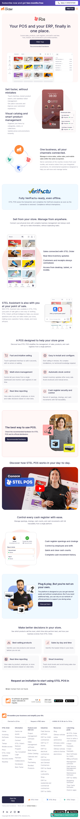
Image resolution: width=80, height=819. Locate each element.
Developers (19, 764)
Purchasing (32, 762)
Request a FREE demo (38, 721)
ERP (3, 740)
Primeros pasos (20, 737)
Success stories (7, 759)
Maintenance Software (71, 774)
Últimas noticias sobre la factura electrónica (59, 751)
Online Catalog (33, 753)
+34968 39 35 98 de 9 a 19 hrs (62, 721)
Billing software (72, 759)
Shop (42, 777)
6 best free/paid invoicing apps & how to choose (72, 750)
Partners (18, 758)
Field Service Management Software (71, 768)
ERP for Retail (46, 768)
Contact (18, 740)
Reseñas (5, 762)
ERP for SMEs (46, 791)
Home (4, 731)
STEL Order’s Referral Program (19, 746)
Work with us (22, 806)
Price (4, 750)
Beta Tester (19, 767)
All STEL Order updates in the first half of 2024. (72, 734)
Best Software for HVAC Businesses (72, 755)
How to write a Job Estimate (72, 739)
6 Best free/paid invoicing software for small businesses (71, 745)
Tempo (4, 743)
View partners (45, 604)
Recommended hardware (39, 46)
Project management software (32, 736)
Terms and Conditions (9, 806)
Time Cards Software (71, 786)
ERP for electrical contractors (45, 751)
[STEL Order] (7, 9)
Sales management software (32, 744)
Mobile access (7, 747)
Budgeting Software (70, 781)
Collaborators (20, 761)
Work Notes (32, 750)
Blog (55, 731)
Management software (71, 762)
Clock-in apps (71, 790)
